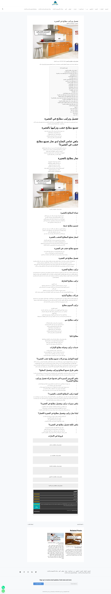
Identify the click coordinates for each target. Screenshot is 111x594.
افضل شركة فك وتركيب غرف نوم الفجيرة (73, 551)
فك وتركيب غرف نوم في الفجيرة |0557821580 (74, 547)
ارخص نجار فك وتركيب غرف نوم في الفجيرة (74, 549)
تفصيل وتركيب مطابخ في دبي (55, 455)
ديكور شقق (62, 548)
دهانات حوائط (53, 546)
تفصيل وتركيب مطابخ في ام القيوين (55, 476)
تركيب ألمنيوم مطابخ (73, 88)
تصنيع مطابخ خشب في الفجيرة (72, 81)
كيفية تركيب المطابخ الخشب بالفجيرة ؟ (70, 99)
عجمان (75, 9)
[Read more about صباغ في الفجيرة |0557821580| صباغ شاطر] (55, 536)
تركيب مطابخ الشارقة (73, 85)
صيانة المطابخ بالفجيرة (73, 76)
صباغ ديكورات (57, 552)
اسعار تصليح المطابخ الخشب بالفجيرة (70, 79)
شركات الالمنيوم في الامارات (58, 9)
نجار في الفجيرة (68, 555)
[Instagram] (28, 572)
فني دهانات (51, 556)
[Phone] (3, 587)
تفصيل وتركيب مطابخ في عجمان (55, 444)
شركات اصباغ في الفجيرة (56, 550)
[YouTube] (20, 572)
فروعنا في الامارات (73, 105)
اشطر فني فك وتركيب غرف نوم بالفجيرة (75, 550)
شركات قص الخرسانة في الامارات (44, 9)
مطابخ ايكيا (75, 91)
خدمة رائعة (74, 110)
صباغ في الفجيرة (52, 553)
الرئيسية (106, 9)
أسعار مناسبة (74, 108)
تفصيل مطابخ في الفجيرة (72, 82)
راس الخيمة (81, 9)
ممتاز (75, 114)
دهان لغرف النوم (58, 546)
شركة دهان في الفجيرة (57, 551)
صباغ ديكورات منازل (51, 552)
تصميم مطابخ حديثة (73, 78)
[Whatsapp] (3, 591)
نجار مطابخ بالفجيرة (74, 74)
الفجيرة (96, 9)
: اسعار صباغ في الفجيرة (59, 545)
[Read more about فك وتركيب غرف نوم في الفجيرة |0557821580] (73, 538)
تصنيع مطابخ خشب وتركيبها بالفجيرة (71, 71)
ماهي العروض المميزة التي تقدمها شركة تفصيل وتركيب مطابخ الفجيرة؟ (64, 97)
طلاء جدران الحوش (57, 556)
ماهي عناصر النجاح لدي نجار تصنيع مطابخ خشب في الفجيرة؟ (67, 73)
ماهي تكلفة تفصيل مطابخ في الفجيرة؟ (70, 104)
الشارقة (102, 9)
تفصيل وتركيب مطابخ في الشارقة (55, 466)
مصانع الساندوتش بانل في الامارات (30, 9)
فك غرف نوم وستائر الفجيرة (71, 552)
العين (66, 9)
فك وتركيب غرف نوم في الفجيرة (76, 553)
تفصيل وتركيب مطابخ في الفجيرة (71, 70)
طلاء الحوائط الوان (57, 554)
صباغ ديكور (62, 552)
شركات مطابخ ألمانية (73, 87)
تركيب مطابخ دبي (73, 90)
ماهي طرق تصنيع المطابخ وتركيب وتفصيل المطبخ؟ (68, 96)
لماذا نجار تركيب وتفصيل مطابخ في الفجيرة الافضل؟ (68, 102)
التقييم (76, 107)
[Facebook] (24, 572)
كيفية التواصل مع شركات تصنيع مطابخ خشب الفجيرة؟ (67, 94)
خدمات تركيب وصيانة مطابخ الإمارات (70, 93)
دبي (87, 9)
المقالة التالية (30, 524)
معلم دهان (52, 557)
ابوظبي (70, 9)
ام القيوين (91, 9)
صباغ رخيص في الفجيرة (60, 553)
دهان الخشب (53, 545)
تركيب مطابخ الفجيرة (73, 84)
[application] (100, 9)
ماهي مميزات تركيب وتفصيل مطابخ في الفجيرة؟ (68, 101)
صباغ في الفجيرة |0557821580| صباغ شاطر (56, 543)
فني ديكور (56, 557)
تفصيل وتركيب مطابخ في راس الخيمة (55, 485)
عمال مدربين (74, 111)
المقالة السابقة (80, 524)
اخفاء (61, 67)
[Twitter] (35, 572)
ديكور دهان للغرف (51, 547)
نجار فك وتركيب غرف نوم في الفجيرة (74, 554)
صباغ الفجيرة (50, 551)
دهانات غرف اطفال (58, 547)
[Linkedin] (31, 572)
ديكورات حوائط (56, 548)
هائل (75, 113)
